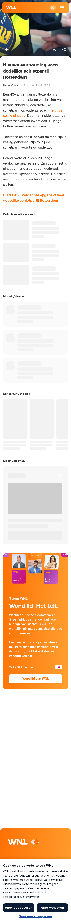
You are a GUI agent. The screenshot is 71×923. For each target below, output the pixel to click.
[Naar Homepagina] (11, 7)
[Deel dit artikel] (64, 49)
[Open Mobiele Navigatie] (62, 8)
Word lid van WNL (35, 678)
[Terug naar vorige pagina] (7, 49)
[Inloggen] (53, 8)
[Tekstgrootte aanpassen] (55, 49)
